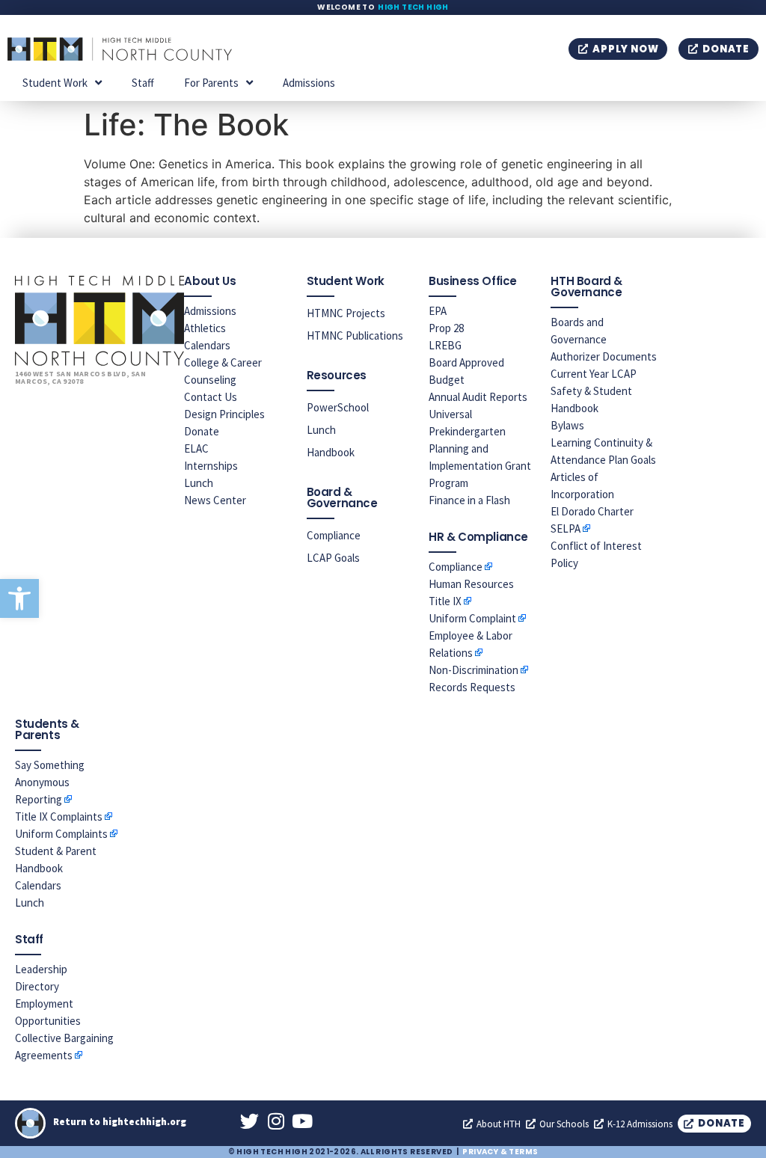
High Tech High (413, 7)
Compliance (334, 535)
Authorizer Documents (604, 356)
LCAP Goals (333, 558)
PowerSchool (338, 407)
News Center (215, 500)
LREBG (445, 345)
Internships (211, 466)
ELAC (196, 448)
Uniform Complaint (472, 618)
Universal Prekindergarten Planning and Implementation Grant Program (480, 448)
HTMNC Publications (355, 335)
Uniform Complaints (61, 834)
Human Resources (471, 584)
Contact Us (210, 397)
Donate (201, 431)
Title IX (445, 601)
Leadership (41, 969)
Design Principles (224, 414)
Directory (37, 986)
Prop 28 (446, 328)
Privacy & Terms (500, 1151)
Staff (143, 83)
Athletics (205, 328)
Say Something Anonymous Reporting (50, 782)
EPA (438, 311)
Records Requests (472, 687)
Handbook (331, 452)
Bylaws (567, 425)
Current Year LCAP (594, 374)
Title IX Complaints (58, 816)
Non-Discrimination (473, 670)
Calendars (207, 345)
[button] (19, 598)
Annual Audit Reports (478, 397)
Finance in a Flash (469, 500)
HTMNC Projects (346, 313)
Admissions (309, 83)
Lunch (198, 483)
